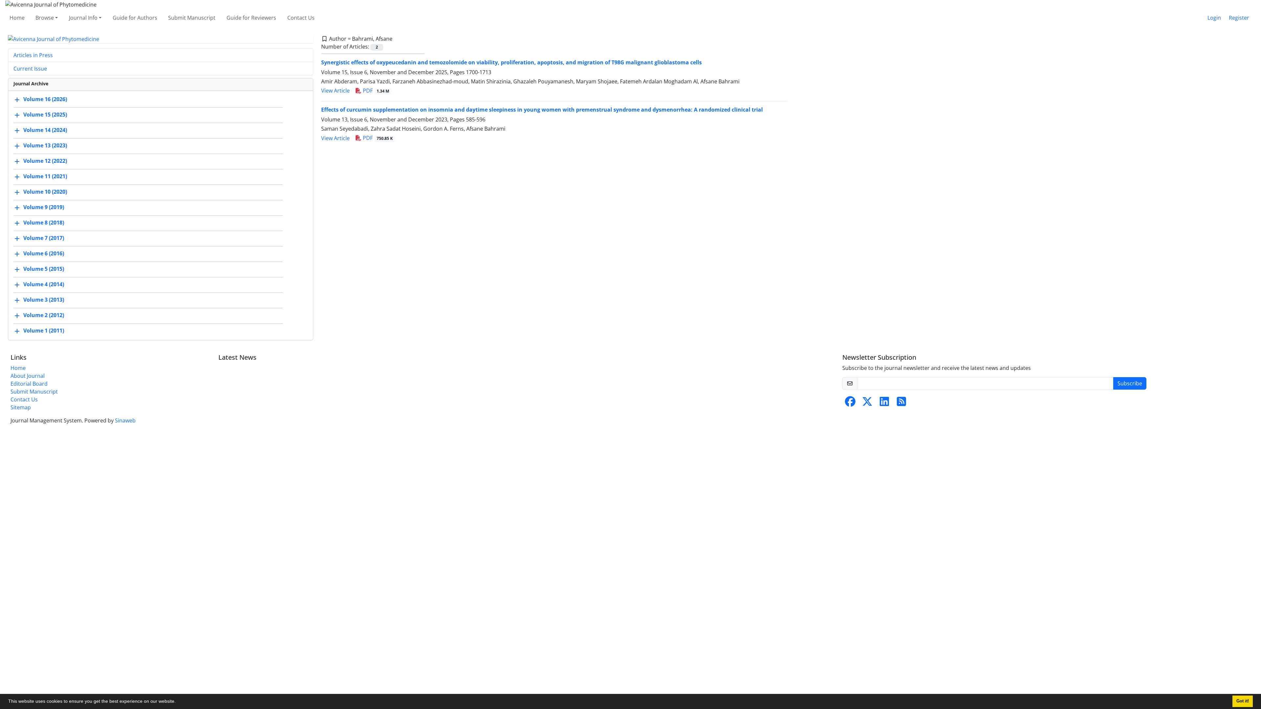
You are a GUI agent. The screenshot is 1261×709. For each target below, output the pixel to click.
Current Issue (30, 68)
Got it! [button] (1242, 701)
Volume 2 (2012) (43, 315)
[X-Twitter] (867, 403)
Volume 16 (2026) (45, 99)
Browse (44, 17)
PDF (375, 90)
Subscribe (1129, 383)
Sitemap (21, 407)
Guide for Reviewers (251, 17)
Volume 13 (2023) (45, 145)
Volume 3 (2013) (43, 300)
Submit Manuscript (191, 17)
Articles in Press (33, 55)
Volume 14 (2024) (45, 130)
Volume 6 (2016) (43, 253)
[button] (178, 702)
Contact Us (301, 17)
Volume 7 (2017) (43, 238)
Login (1214, 17)
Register (1239, 17)
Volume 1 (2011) (43, 330)
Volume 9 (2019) (43, 207)
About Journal (28, 375)
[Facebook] (850, 403)
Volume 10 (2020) (45, 192)
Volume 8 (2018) (43, 222)
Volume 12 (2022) (45, 161)
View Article (335, 90)
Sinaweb (125, 420)
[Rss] (901, 403)
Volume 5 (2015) (43, 269)
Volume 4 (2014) (43, 284)
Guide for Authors (135, 17)
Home (17, 17)
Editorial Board (29, 383)
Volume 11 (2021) (45, 176)
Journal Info (83, 17)
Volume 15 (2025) (45, 114)
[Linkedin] (884, 403)
